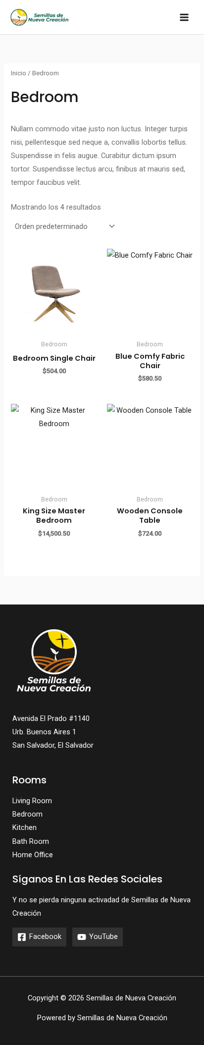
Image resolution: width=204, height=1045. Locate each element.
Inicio (18, 73)
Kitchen (24, 827)
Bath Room (30, 841)
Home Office (32, 854)
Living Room (32, 800)
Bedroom (27, 814)
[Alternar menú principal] (184, 17)
